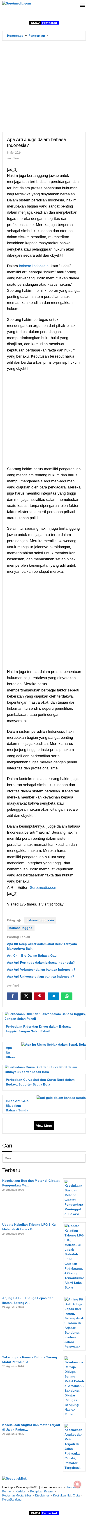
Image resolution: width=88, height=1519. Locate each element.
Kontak (7, 1491)
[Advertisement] (44, 86)
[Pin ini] (39, 996)
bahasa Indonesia (34, 266)
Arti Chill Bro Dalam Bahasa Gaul (32, 955)
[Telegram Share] (53, 996)
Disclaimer (42, 1495)
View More (44, 1125)
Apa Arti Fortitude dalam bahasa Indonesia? (41, 962)
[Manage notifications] (77, 1484)
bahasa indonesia (40, 920)
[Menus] (82, 5)
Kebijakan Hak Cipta (66, 1495)
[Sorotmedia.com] (16, 3)
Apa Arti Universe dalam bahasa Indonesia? (40, 976)
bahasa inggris (20, 928)
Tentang (72, 1487)
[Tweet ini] (26, 996)
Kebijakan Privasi (41, 1491)
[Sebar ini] (12, 996)
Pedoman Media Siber (16, 1495)
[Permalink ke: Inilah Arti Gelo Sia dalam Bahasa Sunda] (60, 1097)
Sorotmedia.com (43, 887)
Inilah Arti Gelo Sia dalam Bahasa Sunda (17, 1105)
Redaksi (21, 1491)
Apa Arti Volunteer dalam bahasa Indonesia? (41, 969)
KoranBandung (11, 1499)
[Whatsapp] (66, 996)
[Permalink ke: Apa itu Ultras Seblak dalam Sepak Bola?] (52, 1044)
